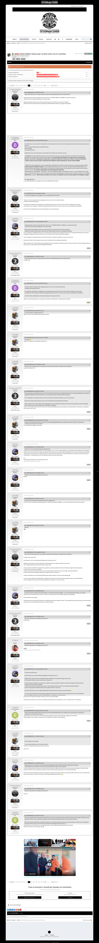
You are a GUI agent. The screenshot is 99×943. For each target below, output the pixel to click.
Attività (34, 39)
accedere (14, 80)
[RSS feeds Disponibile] (91, 920)
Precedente (12, 85)
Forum (14, 39)
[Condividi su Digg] (12, 910)
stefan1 (37, 92)
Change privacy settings (45, 942)
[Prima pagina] (8, 86)
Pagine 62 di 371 (54, 85)
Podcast (41, 39)
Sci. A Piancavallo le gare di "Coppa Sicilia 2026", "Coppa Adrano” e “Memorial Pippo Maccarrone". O (49, 848)
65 (36, 85)
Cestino (26, 57)
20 (91, 53)
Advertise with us (55, 942)
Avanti (45, 85)
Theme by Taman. (55, 936)
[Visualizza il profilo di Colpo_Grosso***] (15, 261)
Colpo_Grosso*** (16, 253)
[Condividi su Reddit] (16, 910)
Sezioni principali (24, 39)
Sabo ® (16, 640)
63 (31, 85)
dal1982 (15, 307)
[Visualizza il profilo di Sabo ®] (15, 648)
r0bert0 (16, 707)
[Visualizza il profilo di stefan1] (15, 226)
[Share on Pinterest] (20, 910)
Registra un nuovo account (29, 897)
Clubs (76, 39)
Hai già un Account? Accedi (77, 6)
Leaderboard (69, 39)
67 (41, 85)
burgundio (16, 137)
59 (21, 85)
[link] (26, 849)
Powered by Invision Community (46, 936)
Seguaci (86, 53)
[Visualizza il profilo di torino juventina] (15, 97)
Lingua (46, 935)
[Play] (58, 842)
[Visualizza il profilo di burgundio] (15, 145)
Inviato (28, 89)
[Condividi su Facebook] (10, 910)
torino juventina (15, 89)
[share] (73, 848)
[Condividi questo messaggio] (90, 89)
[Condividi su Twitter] (8, 910)
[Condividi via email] (18, 910)
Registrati (88, 6)
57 (16, 85)
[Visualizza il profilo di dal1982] (9, 55)
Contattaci (49, 39)
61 (26, 85)
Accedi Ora (70, 897)
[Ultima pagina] (48, 86)
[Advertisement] (49, 927)
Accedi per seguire (80, 53)
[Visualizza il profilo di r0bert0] (15, 715)
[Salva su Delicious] (14, 910)
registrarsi (19, 80)
